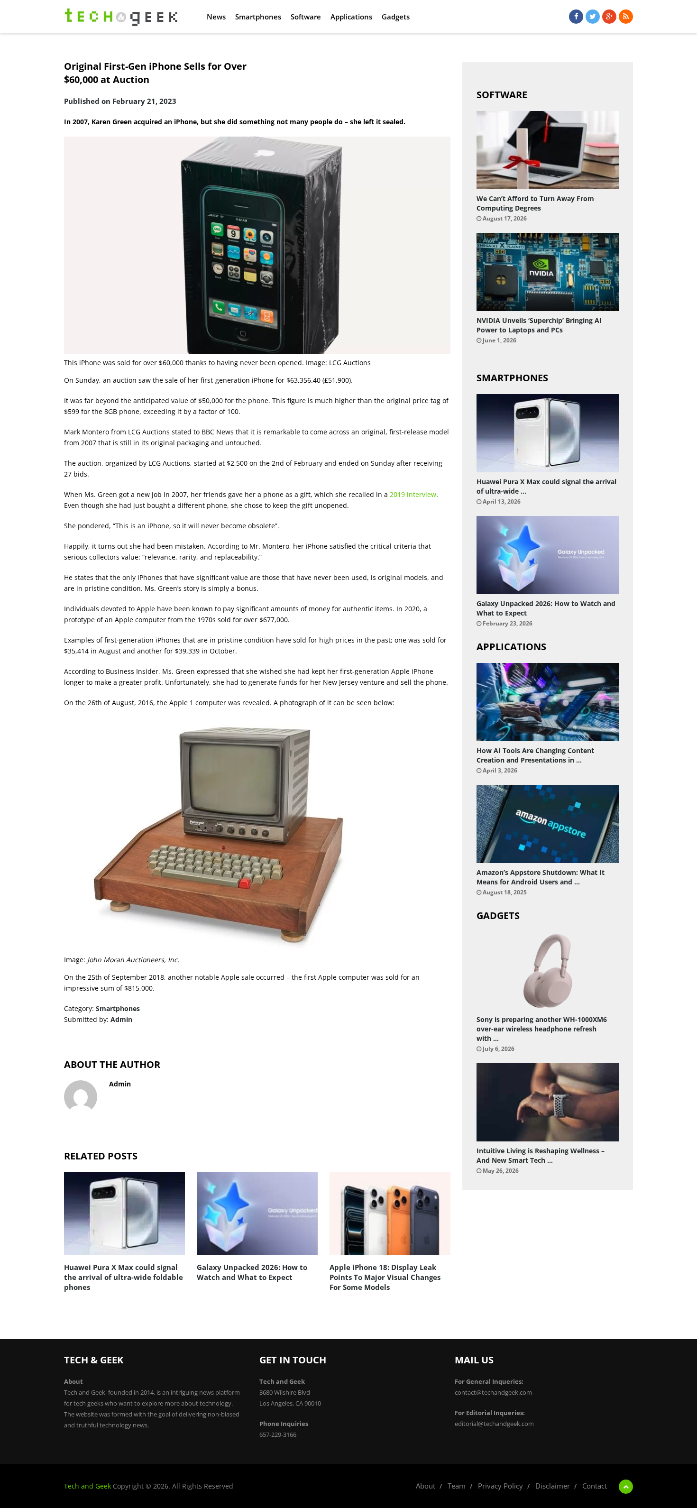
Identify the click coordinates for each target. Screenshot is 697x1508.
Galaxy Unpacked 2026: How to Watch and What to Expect (252, 1272)
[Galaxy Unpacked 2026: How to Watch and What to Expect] (257, 1213)
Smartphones (258, 16)
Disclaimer (552, 1485)
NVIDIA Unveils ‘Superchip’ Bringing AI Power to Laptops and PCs (539, 325)
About (425, 1485)
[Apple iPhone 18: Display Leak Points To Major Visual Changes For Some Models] (390, 1213)
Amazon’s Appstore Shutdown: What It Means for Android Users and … (541, 877)
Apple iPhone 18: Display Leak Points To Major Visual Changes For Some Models (385, 1277)
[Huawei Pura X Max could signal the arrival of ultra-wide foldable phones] (124, 1213)
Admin (121, 1019)
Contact (594, 1485)
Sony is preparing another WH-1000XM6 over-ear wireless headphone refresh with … (542, 1029)
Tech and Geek (87, 1485)
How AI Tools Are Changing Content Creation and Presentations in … (535, 755)
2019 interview (413, 494)
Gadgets (396, 16)
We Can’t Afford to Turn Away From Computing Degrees (535, 203)
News (216, 16)
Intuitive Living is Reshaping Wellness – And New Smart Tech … (541, 1155)
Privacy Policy (500, 1485)
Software (306, 16)
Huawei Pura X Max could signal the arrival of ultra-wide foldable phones (123, 1277)
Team (457, 1485)
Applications (351, 16)
